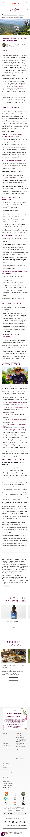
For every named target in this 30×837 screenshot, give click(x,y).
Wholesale (5, 741)
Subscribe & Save (6, 769)
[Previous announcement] (3, 2)
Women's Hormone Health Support (21, 749)
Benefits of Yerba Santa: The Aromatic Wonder (12, 17)
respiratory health (13, 86)
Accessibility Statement (8, 783)
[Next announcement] (26, 2)
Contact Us (5, 767)
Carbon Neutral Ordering (21, 756)
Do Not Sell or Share (7, 787)
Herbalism (18, 754)
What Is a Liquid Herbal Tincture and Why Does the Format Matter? (21, 740)
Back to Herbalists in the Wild (16, 592)
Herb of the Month (20, 737)
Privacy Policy (6, 777)
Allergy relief (8, 177)
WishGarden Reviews (20, 758)
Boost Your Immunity (20, 746)
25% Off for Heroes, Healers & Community (7, 771)
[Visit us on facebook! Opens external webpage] (9, 822)
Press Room (5, 737)
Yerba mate (16, 506)
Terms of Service (6, 779)
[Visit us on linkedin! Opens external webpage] (13, 822)
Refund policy (6, 781)
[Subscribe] (25, 704)
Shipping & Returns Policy (8, 775)
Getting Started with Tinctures (20, 744)
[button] (2, 9)
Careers (4, 739)
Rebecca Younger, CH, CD (17, 45)
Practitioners (5, 743)
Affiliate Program (6, 745)
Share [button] (5, 50)
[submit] (25, 813)
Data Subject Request (7, 785)
